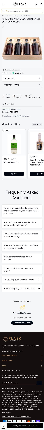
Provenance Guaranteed (13, 70)
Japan (18, 97)
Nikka (8, 97)
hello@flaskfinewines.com (21, 116)
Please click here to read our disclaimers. (16, 416)
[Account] (36, 4)
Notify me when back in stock (25, 425)
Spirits (9, 16)
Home (3, 16)
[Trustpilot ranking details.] (23, 73)
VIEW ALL (36, 124)
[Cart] (41, 4)
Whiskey (15, 16)
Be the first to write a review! (22, 322)
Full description (9, 78)
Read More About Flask (12, 351)
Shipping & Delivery (11, 85)
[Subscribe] (39, 383)
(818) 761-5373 (11, 112)
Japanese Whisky (25, 16)
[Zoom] (2, 25)
